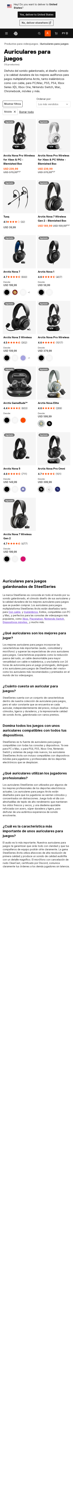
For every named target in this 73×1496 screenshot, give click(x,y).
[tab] (39, 33)
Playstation (36, 618)
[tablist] (39, 33)
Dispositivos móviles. (15, 622)
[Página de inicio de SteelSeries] (15, 33)
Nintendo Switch (54, 618)
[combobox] (53, 104)
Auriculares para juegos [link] (54, 43)
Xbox (25, 618)
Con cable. (14, 612)
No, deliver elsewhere (35, 22)
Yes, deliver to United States (36, 14)
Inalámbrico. (31, 612)
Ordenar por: (43, 98)
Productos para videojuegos (21, 43)
